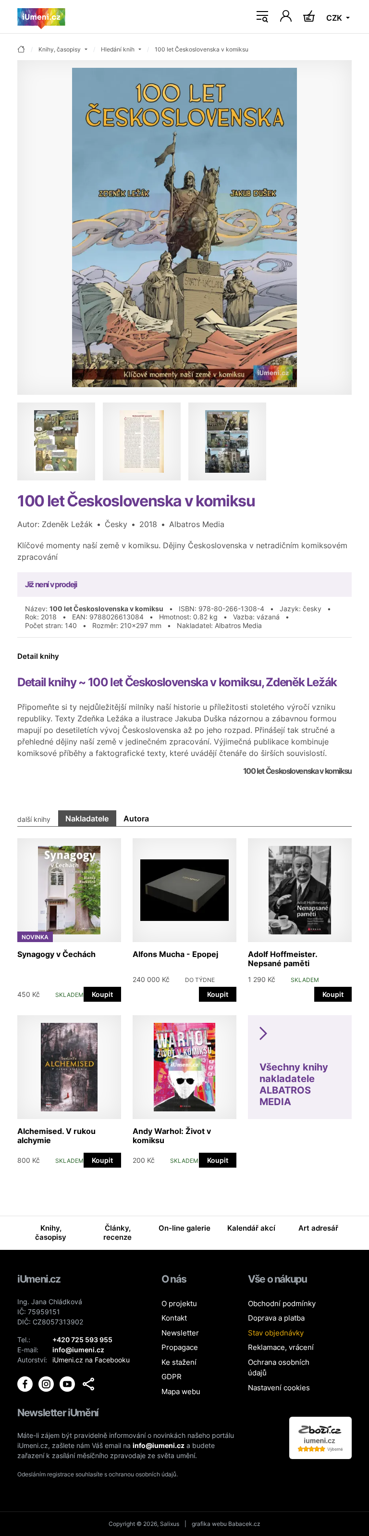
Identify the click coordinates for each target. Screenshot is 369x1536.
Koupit (102, 994)
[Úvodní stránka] (41, 16)
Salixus (169, 1523)
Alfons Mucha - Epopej (175, 954)
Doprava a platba (276, 1317)
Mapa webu (180, 1391)
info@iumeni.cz (158, 1445)
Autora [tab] (136, 818)
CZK (335, 18)
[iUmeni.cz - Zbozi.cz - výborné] (320, 1437)
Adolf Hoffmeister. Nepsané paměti (282, 958)
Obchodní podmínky (282, 1303)
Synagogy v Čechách (56, 954)
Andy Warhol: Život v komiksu (172, 1135)
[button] (88, 1384)
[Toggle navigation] (262, 17)
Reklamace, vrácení (281, 1347)
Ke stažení (179, 1362)
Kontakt (174, 1317)
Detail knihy (38, 656)
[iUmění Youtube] (68, 1383)
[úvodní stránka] (21, 49)
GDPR (171, 1376)
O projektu (179, 1303)
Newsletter (180, 1332)
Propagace (179, 1347)
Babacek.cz (244, 1523)
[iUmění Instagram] (47, 1383)
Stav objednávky (276, 1332)
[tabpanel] (184, 998)
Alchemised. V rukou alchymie (56, 1135)
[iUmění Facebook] (26, 1383)
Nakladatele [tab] (87, 818)
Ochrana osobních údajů (278, 1368)
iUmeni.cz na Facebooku (91, 1360)
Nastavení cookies (279, 1387)
